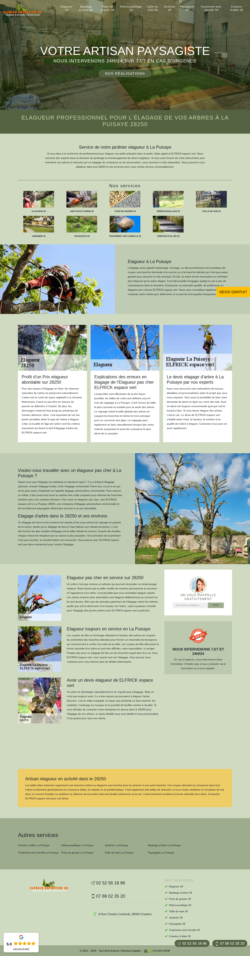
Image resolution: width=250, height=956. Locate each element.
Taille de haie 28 (152, 8)
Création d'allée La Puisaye (34, 845)
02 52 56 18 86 (194, 943)
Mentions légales (131, 950)
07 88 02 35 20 (232, 943)
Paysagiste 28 (187, 8)
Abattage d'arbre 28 (86, 8)
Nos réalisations (125, 73)
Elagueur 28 (66, 8)
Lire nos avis (21, 949)
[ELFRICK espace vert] (25, 9)
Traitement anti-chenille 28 (211, 8)
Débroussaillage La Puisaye (77, 845)
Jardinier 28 (170, 8)
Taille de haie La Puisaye (119, 852)
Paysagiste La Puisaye (161, 852)
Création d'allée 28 (236, 8)
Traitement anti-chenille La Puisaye (38, 852)
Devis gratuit (233, 292)
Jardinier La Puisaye (116, 845)
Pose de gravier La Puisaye (77, 852)
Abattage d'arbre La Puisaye (164, 845)
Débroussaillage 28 (131, 8)
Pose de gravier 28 (107, 8)
